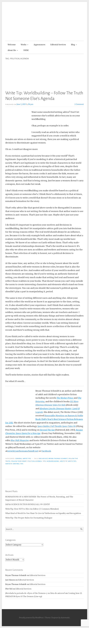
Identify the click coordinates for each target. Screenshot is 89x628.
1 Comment (79, 104)
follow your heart (19, 461)
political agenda (35, 461)
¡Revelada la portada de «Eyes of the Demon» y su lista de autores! (35, 593)
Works (23, 45)
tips (44, 461)
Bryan (30, 104)
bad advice (43, 458)
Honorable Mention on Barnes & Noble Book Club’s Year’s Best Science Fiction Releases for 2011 (44, 419)
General (18, 458)
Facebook (46, 451)
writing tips (18, 464)
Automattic (65, 618)
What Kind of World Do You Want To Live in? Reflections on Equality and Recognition (43, 513)
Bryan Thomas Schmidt (58, 458)
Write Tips (27, 458)
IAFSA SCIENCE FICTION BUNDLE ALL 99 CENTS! (27, 504)
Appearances (39, 45)
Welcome (12, 45)
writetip (8, 464)
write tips (72, 461)
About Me (12, 50)
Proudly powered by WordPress (31, 618)
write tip (63, 461)
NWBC (26, 50)
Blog (73, 45)
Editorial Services (58, 45)
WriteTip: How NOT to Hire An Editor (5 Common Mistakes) (32, 509)
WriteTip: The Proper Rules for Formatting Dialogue (28, 518)
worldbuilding (53, 461)
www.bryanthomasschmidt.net (22, 451)
